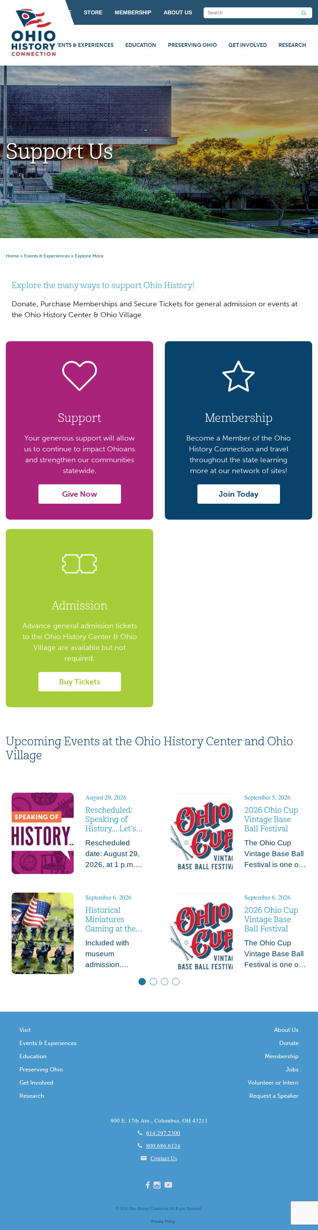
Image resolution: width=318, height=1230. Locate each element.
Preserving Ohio (192, 45)
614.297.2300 (163, 1133)
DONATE (60, 12)
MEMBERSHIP (133, 12)
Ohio (133, 1208)
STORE (93, 12)
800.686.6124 (163, 1145)
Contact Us (163, 1158)
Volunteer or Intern (273, 1082)
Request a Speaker (274, 1095)
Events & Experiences (83, 45)
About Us (286, 1029)
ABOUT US (178, 12)
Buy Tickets (79, 681)
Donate (289, 1043)
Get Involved (247, 45)
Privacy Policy (163, 1221)
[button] (142, 981)
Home (12, 256)
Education (140, 45)
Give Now (79, 494)
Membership (282, 1056)
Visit (25, 1029)
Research (292, 45)
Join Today (238, 494)
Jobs (292, 1069)
